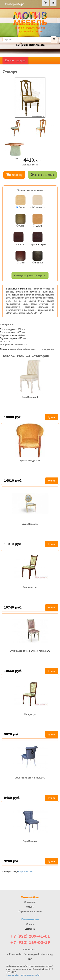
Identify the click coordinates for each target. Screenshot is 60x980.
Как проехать (30, 949)
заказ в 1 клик (44, 174)
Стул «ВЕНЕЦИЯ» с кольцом (30, 777)
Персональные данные (30, 911)
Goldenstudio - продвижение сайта (23, 975)
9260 (12, 861)
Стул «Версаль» (30, 524)
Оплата (30, 924)
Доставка (30, 929)
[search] (54, 39)
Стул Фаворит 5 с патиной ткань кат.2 (30, 651)
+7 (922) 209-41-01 (30, 936)
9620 (12, 734)
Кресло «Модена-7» (30, 460)
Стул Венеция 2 (30, 397)
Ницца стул (30, 714)
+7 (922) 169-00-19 (30, 942)
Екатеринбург (14, 4)
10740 (13, 607)
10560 (13, 671)
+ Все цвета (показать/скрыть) (30, 275)
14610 (13, 480)
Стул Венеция (30, 841)
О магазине (30, 902)
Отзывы (30, 907)
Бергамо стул (30, 587)
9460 (12, 798)
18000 (13, 417)
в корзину (15, 174)
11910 (13, 544)
